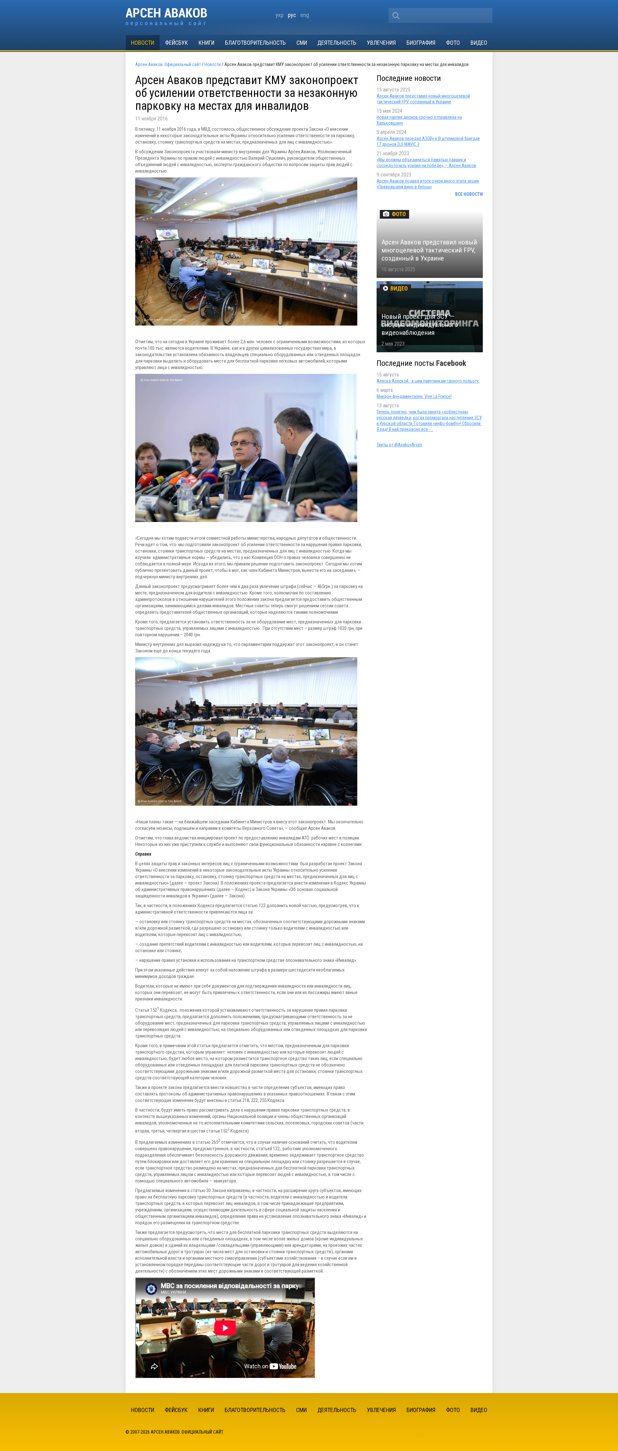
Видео (479, 42)
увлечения (381, 42)
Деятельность (336, 42)
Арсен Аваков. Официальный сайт (166, 17)
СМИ (301, 42)
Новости (142, 42)
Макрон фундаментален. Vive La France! (414, 396)
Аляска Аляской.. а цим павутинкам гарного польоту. (428, 381)
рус (292, 15)
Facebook (451, 363)
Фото (453, 42)
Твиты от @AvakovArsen (399, 444)
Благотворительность (255, 42)
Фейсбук (176, 42)
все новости (469, 194)
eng (304, 15)
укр (280, 15)
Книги (206, 42)
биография (421, 42)
